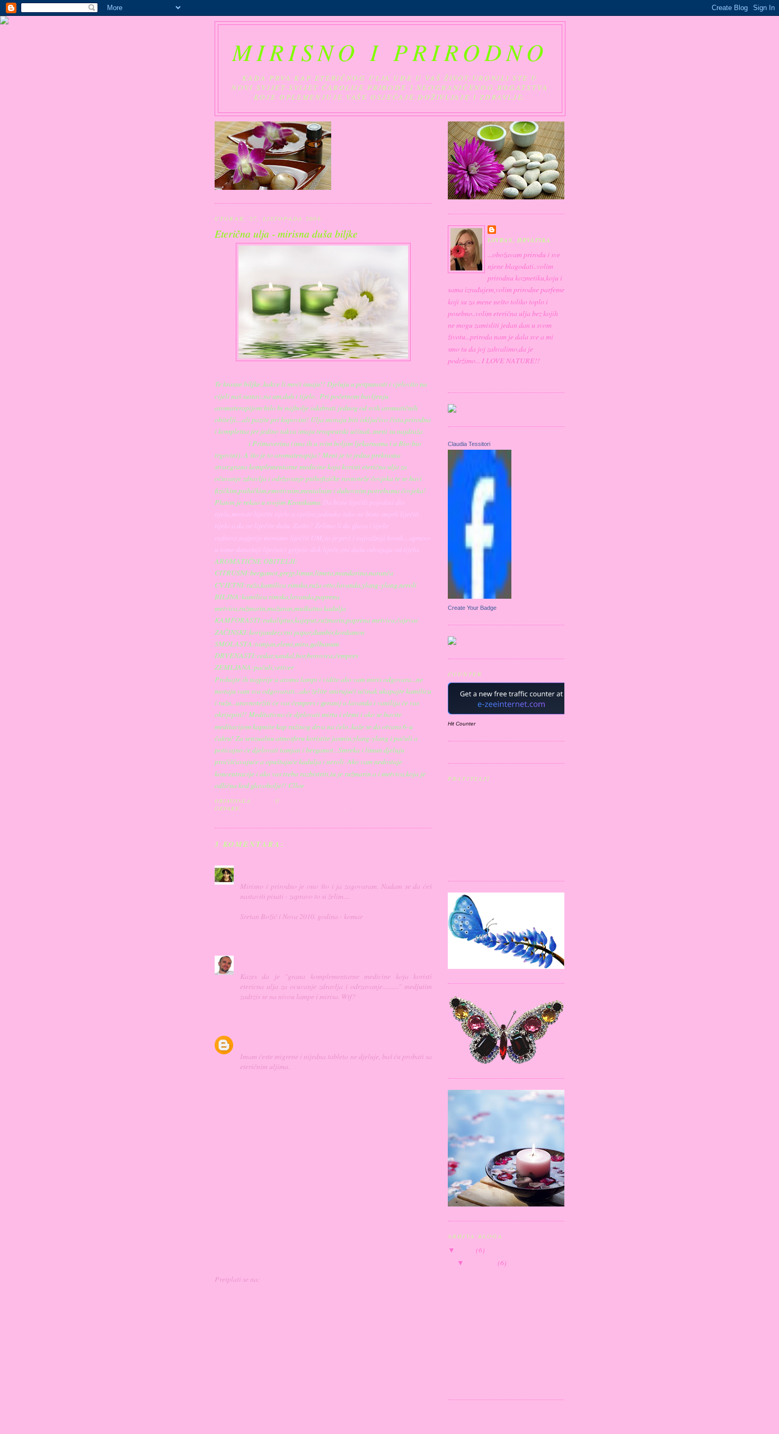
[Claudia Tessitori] (479, 596)
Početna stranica (302, 1258)
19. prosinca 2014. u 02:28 (313, 1041)
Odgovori (254, 930)
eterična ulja (322, 808)
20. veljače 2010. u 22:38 (329, 961)
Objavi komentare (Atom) (299, 1279)
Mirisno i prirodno (389, 51)
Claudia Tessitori (469, 444)
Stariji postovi (411, 1258)
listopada (483, 1262)
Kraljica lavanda (491, 1356)
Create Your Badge (472, 608)
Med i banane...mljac (497, 1301)
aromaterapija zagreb (272, 1076)
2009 (467, 1250)
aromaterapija (269, 808)
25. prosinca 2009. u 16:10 (303, 871)
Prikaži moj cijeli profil (491, 376)
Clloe (508, 229)
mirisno (363, 808)
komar (250, 871)
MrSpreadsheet (264, 961)
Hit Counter (461, 724)
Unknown (255, 1041)
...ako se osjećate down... (501, 1316)
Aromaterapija (488, 1371)
